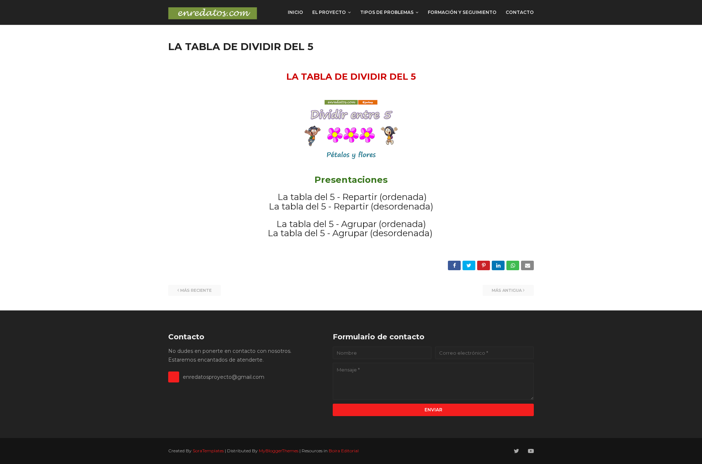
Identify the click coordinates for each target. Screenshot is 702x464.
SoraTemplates (208, 450)
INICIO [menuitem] (295, 12)
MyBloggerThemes (278, 450)
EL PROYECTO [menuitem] (329, 12)
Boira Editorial (344, 450)
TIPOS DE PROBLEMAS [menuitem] (387, 12)
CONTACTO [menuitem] (520, 12)
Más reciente (196, 290)
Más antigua (507, 290)
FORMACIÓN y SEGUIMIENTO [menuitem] (462, 12)
